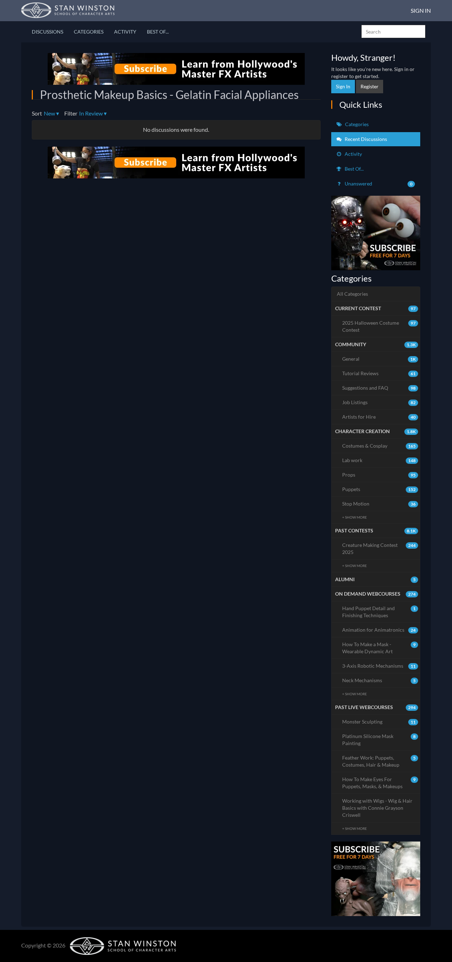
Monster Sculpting (379, 722)
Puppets (379, 489)
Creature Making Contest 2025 (379, 548)
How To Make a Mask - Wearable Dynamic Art (379, 647)
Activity (125, 32)
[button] (51, 114)
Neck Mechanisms (379, 680)
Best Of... (158, 32)
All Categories (352, 294)
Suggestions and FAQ (379, 388)
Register (370, 86)
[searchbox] (393, 31)
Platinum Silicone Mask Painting (379, 739)
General (379, 359)
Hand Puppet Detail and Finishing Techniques (379, 611)
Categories (88, 32)
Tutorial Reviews (379, 373)
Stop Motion (379, 504)
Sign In (421, 10)
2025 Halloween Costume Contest (379, 326)
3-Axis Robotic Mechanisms (379, 666)
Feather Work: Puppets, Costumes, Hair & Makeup (379, 761)
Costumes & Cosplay (379, 446)
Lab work (379, 460)
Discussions (47, 32)
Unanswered (378, 184)
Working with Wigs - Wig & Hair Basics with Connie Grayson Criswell (377, 808)
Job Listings (379, 402)
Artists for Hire (379, 417)
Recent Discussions (365, 139)
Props (379, 475)
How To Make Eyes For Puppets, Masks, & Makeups (379, 782)
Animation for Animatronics (379, 630)
